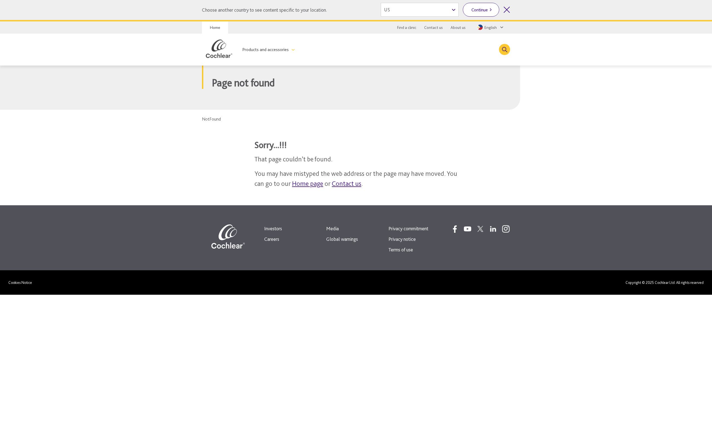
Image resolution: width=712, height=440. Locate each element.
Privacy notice (402, 239)
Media (332, 228)
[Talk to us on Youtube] (467, 229)
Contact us (433, 27)
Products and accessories (265, 49)
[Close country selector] (506, 9)
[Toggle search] (504, 49)
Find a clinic (406, 27)
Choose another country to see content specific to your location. (264, 10)
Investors (273, 228)
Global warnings (342, 239)
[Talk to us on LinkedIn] (493, 229)
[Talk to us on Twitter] (480, 229)
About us (458, 27)
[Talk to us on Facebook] (455, 229)
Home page (307, 183)
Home (215, 27)
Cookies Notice (20, 282)
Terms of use (401, 249)
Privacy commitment (408, 228)
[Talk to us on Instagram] (506, 229)
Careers (271, 239)
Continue (479, 9)
